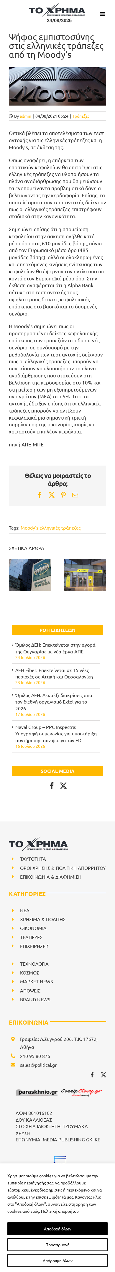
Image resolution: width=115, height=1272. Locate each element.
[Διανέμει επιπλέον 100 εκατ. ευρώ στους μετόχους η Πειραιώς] (85, 575)
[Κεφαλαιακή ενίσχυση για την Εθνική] (30, 575)
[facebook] (92, 1074)
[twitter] (103, 1074)
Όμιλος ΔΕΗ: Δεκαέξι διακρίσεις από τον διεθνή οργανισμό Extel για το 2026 (53, 701)
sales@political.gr (38, 1065)
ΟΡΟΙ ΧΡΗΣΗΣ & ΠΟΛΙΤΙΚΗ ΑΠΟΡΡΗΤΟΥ (63, 868)
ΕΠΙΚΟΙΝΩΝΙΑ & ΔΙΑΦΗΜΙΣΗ (50, 877)
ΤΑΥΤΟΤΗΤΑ (33, 859)
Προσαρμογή (57, 1244)
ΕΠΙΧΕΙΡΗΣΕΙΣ (34, 946)
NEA (24, 910)
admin (25, 116)
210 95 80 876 (35, 1056)
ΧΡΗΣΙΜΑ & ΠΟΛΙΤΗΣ (42, 919)
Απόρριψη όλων (58, 1260)
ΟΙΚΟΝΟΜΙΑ (33, 928)
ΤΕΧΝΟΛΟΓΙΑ (34, 964)
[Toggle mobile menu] (103, 14)
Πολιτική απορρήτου (60, 1211)
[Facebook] (51, 785)
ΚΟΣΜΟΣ (29, 972)
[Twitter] (63, 785)
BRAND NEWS (35, 999)
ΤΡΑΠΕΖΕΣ (31, 937)
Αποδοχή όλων (57, 1228)
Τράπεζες (81, 116)
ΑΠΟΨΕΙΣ (30, 990)
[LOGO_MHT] (59, 1158)
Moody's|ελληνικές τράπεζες (50, 527)
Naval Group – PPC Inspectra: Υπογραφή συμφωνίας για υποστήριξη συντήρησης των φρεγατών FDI (56, 733)
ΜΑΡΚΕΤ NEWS (36, 981)
